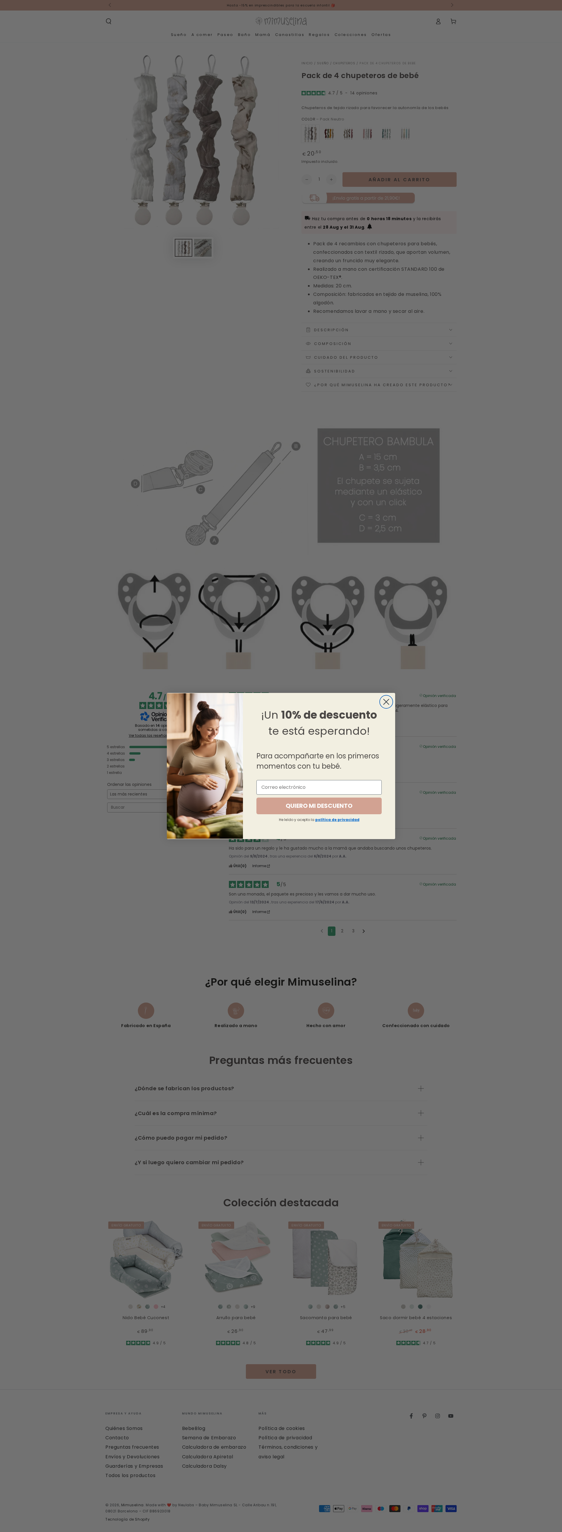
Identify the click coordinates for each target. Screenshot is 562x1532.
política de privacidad (337, 819)
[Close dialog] (386, 701)
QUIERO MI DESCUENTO (319, 806)
